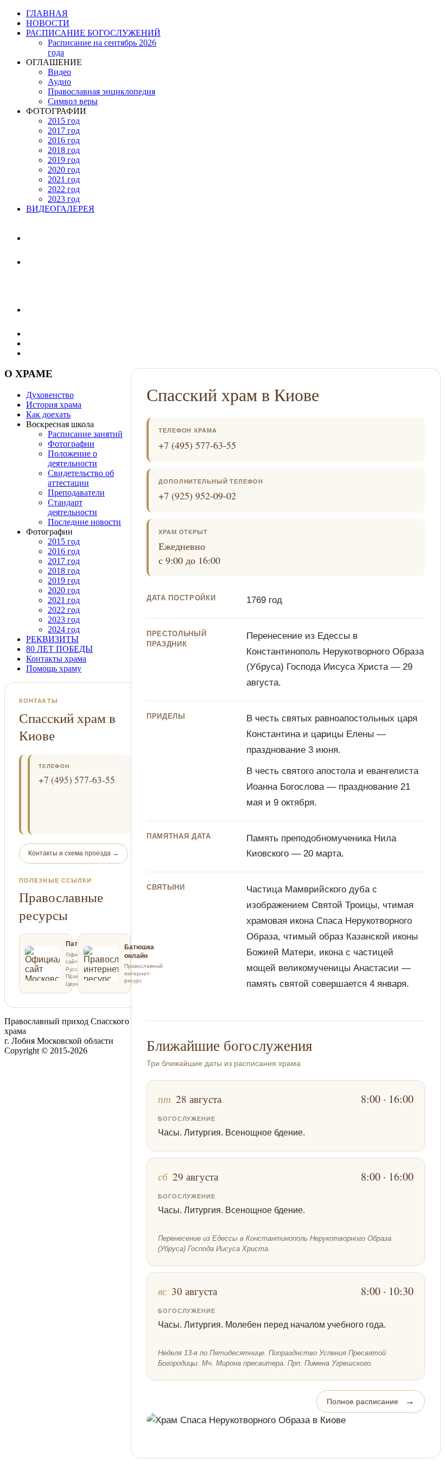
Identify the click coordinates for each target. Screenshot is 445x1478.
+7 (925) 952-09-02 (197, 495)
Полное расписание (371, 1400)
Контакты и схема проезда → (73, 853)
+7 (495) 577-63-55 (197, 445)
